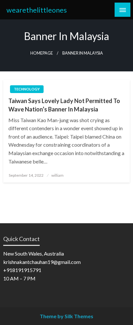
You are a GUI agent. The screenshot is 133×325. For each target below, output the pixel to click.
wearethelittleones (36, 10)
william (57, 175)
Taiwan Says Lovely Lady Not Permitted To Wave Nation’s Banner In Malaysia (64, 104)
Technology (27, 89)
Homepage (41, 53)
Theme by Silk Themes (66, 316)
